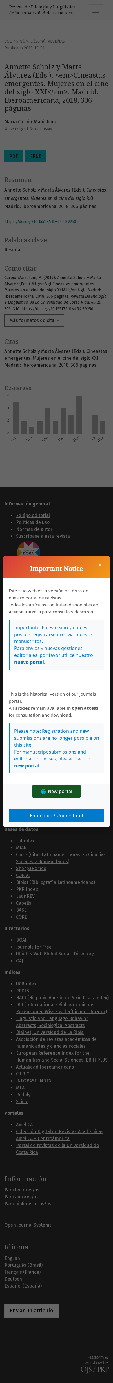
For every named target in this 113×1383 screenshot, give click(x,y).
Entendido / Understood (56, 815)
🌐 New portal (56, 791)
